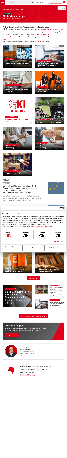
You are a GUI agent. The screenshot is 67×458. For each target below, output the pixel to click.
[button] (2, 2)
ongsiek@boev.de (25, 355)
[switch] (25, 235)
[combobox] (20, 2)
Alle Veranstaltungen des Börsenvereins (33, 316)
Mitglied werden (12, 335)
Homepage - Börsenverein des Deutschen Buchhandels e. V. (57, 2)
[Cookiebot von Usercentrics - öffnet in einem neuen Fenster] (58, 208)
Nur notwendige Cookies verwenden (12, 247)
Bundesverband (7, 9)
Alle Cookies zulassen (55, 248)
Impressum (48, 226)
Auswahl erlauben (33, 248)
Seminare (6, 32)
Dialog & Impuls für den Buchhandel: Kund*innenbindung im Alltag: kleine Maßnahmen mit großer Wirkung (57, 291)
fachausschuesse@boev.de (27, 375)
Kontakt (62, 8)
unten (5, 39)
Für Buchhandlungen (18, 9)
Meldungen (48, 29)
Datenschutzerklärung (33, 226)
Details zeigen (58, 241)
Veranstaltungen (57, 29)
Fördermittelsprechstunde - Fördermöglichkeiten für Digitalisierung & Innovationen (57, 304)
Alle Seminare (33, 278)
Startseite (41, 42)
